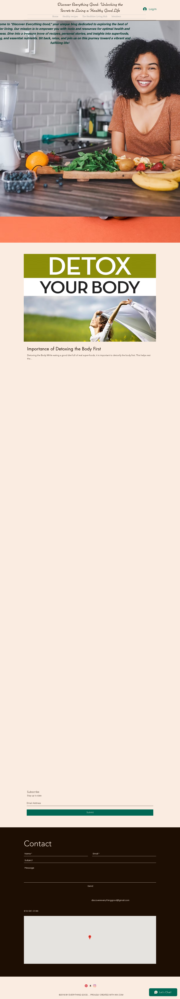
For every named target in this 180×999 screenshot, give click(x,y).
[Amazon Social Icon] (90, 985)
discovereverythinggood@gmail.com (110, 900)
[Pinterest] (86, 985)
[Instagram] (94, 985)
